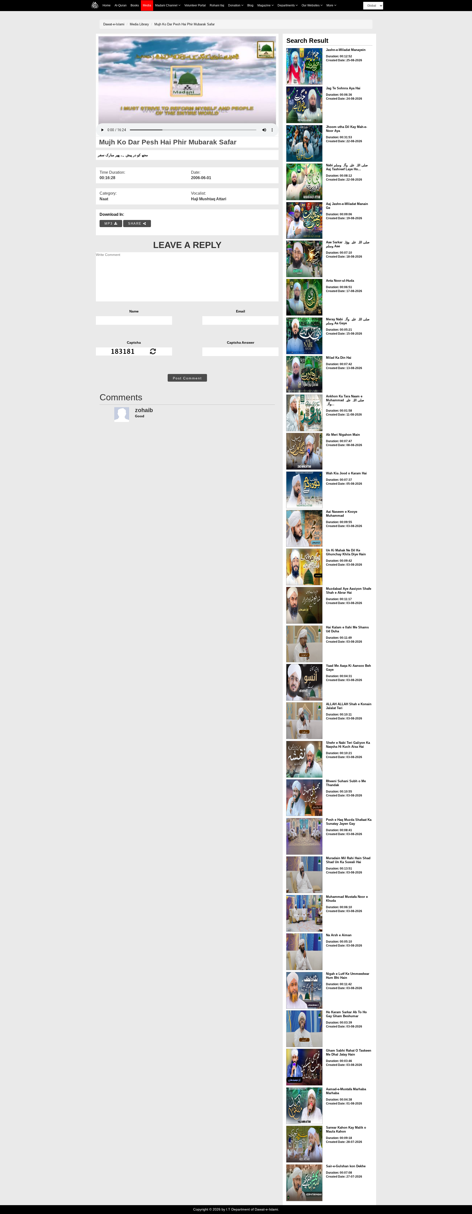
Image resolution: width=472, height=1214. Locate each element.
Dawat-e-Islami (113, 24)
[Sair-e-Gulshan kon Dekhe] (304, 1182)
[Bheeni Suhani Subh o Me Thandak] (304, 797)
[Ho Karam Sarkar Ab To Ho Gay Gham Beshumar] (304, 1028)
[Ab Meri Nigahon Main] (304, 451)
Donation (234, 5)
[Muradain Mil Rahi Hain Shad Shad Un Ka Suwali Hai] (304, 874)
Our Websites (311, 5)
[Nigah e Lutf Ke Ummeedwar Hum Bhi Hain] (304, 990)
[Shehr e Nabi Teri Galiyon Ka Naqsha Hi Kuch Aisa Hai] (304, 759)
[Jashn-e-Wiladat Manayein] (304, 66)
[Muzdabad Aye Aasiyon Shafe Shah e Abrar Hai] (304, 605)
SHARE (135, 223)
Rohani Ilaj (217, 5)
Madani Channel (166, 5)
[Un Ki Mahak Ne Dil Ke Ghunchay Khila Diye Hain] (304, 566)
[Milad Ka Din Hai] (304, 374)
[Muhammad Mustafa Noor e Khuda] (304, 913)
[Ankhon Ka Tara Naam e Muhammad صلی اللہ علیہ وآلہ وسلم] (304, 412)
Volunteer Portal (195, 5)
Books (135, 5)
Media (147, 5)
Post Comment (187, 378)
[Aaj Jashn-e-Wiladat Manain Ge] (304, 220)
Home (107, 5)
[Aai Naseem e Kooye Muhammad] (304, 528)
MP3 (109, 223)
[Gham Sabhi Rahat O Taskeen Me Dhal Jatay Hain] (304, 1067)
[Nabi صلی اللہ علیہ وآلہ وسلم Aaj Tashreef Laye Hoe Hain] (304, 181)
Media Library (139, 24)
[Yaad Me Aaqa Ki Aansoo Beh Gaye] (304, 682)
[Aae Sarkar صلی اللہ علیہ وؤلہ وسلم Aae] (304, 258)
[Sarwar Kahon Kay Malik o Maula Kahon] (304, 1144)
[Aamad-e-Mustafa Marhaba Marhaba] (304, 1105)
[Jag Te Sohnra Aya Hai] (304, 104)
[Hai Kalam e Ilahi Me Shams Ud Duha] (304, 643)
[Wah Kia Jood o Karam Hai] (304, 489)
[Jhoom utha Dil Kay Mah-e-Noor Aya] (304, 143)
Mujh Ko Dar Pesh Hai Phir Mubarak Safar (184, 24)
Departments (286, 5)
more (330, 5)
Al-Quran (121, 5)
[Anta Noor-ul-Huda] (304, 297)
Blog (250, 5)
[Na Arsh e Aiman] (304, 951)
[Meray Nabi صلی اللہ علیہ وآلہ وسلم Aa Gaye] (304, 335)
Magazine (264, 5)
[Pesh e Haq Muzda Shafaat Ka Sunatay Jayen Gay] (304, 836)
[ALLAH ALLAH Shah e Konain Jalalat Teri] (304, 720)
